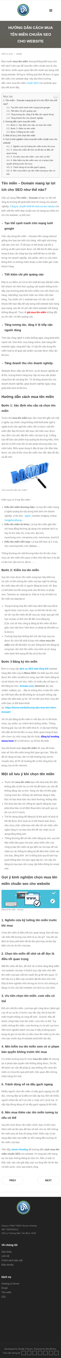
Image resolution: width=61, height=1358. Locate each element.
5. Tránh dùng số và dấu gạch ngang (28, 167)
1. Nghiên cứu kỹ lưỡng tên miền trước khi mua (33, 146)
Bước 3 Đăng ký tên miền (23, 132)
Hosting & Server (10, 1283)
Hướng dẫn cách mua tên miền (20, 121)
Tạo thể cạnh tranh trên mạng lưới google (30, 107)
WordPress (51, 1349)
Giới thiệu (6, 1252)
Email (4, 1288)
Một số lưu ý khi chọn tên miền (20, 135)
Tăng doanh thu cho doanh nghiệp (27, 118)
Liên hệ (5, 1256)
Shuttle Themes (25, 1349)
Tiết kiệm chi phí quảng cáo (23, 111)
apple (27, 516)
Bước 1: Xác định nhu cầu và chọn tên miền (31, 125)
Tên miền (6, 1292)
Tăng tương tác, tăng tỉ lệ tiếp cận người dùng (32, 114)
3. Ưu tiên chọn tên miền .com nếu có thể (30, 156)
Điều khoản (7, 1264)
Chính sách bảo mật (12, 1260)
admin (19, 54)
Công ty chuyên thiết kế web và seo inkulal (32, 206)
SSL (3, 1296)
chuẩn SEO (33, 83)
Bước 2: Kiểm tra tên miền (23, 128)
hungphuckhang (12, 520)
